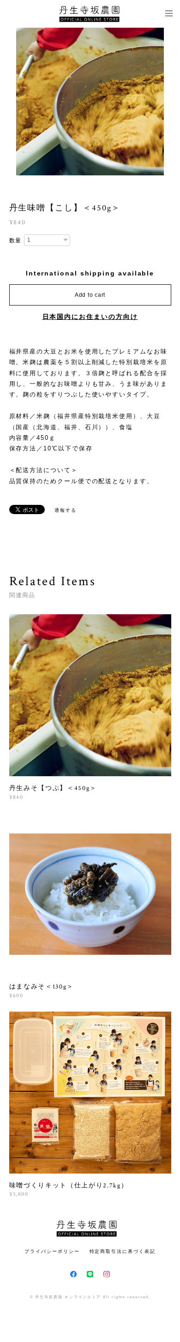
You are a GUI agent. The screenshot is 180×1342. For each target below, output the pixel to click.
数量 (15, 240)
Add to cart (90, 295)
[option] (90, 101)
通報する (65, 510)
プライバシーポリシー (51, 1251)
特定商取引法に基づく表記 (123, 1251)
